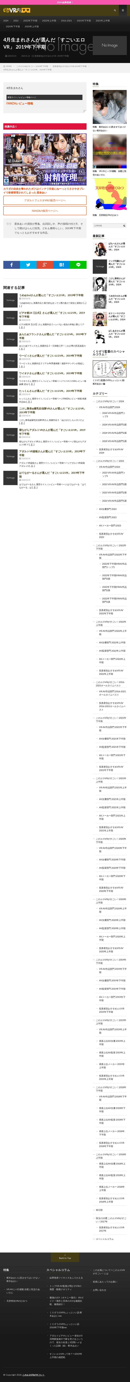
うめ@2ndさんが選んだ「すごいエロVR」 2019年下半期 (51, 295)
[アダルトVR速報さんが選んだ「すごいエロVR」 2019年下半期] (10, 456)
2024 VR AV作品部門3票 (114, 424)
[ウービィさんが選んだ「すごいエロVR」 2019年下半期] (10, 361)
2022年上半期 (49, 20)
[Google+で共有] (45, 265)
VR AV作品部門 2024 (109, 407)
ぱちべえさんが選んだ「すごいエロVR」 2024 (117, 246)
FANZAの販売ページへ (45, 210)
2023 (15, 20)
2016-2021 (66, 20)
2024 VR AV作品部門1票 (114, 441)
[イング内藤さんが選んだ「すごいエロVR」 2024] (100, 266)
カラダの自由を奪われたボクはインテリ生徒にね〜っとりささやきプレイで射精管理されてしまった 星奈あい (43, 190)
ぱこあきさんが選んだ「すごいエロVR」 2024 (117, 333)
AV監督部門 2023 (108, 517)
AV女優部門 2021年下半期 (112, 738)
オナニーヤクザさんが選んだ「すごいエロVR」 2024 (117, 316)
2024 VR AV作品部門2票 (114, 432)
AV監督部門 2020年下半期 (112, 867)
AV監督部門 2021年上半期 (112, 807)
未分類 (99, 1210)
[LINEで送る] (78, 265)
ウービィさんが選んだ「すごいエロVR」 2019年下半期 (50, 355)
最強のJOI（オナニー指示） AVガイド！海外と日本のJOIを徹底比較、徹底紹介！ (66, 1301)
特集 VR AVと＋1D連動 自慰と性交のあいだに (109, 173)
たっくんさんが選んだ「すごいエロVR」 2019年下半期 (50, 390)
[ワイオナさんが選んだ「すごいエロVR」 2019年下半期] (10, 378)
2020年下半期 (13, 26)
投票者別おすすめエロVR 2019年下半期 (52, 56)
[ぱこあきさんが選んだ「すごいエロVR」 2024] (100, 336)
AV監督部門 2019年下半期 (112, 988)
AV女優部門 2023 (108, 509)
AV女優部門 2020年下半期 (112, 859)
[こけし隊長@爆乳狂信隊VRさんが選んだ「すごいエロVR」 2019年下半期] (10, 414)
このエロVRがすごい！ (33, 1375)
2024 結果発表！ (65, 2)
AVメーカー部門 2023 (110, 525)
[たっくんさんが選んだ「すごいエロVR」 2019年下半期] (10, 396)
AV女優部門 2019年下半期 (112, 980)
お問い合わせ (99, 1290)
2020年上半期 (32, 26)
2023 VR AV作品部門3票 (114, 484)
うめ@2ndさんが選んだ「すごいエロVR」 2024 (118, 299)
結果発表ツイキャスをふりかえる (66, 1277)
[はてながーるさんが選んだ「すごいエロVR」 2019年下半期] (10, 478)
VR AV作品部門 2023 (109, 466)
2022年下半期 (30, 20)
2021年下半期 (84, 20)
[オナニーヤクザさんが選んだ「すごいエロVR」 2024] (100, 319)
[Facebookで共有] (11, 265)
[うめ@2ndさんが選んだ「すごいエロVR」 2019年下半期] (10, 300)
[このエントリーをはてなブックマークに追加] (61, 265)
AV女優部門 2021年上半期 (112, 799)
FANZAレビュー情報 (19, 103)
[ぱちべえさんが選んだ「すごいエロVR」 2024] (100, 249)
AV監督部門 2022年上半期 (112, 650)
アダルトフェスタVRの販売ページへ (45, 200)
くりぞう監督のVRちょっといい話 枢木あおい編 (108, 382)
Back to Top (65, 1258)
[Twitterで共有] (28, 265)
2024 (5, 20)
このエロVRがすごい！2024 (110, 401)
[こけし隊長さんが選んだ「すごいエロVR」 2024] (100, 284)
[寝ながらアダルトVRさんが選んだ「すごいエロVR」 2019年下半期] (10, 435)
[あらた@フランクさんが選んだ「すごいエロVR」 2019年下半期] (10, 339)
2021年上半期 (103, 20)
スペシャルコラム (105, 1239)
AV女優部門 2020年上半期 (112, 920)
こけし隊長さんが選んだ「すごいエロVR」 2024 (117, 281)
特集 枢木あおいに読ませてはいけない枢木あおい (109, 129)
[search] (124, 225)
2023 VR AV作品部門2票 (114, 492)
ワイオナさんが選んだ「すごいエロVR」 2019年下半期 (50, 373)
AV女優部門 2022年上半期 (112, 642)
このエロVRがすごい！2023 (110, 461)
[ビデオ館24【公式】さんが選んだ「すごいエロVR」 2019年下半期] (10, 318)
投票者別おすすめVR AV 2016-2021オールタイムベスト (112, 706)
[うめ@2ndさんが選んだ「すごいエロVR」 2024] (100, 301)
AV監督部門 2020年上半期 (112, 928)
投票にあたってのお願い (105, 1281)
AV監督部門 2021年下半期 (112, 747)
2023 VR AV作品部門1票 (114, 500)
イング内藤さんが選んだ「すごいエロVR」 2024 (117, 264)
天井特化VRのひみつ (16, 1300)
